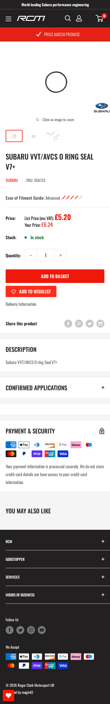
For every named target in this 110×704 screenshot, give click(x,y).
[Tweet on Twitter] (90, 323)
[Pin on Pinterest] (79, 323)
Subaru (12, 180)
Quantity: (13, 255)
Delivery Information (21, 304)
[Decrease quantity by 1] (31, 255)
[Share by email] (100, 323)
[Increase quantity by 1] (61, 255)
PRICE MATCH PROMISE (62, 34)
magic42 (27, 692)
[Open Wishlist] (8, 695)
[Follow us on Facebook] (10, 630)
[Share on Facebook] (68, 323)
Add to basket (55, 276)
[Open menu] (8, 19)
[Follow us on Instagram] (31, 630)
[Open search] (68, 18)
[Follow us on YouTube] (42, 630)
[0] (99, 18)
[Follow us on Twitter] (20, 630)
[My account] (79, 18)
